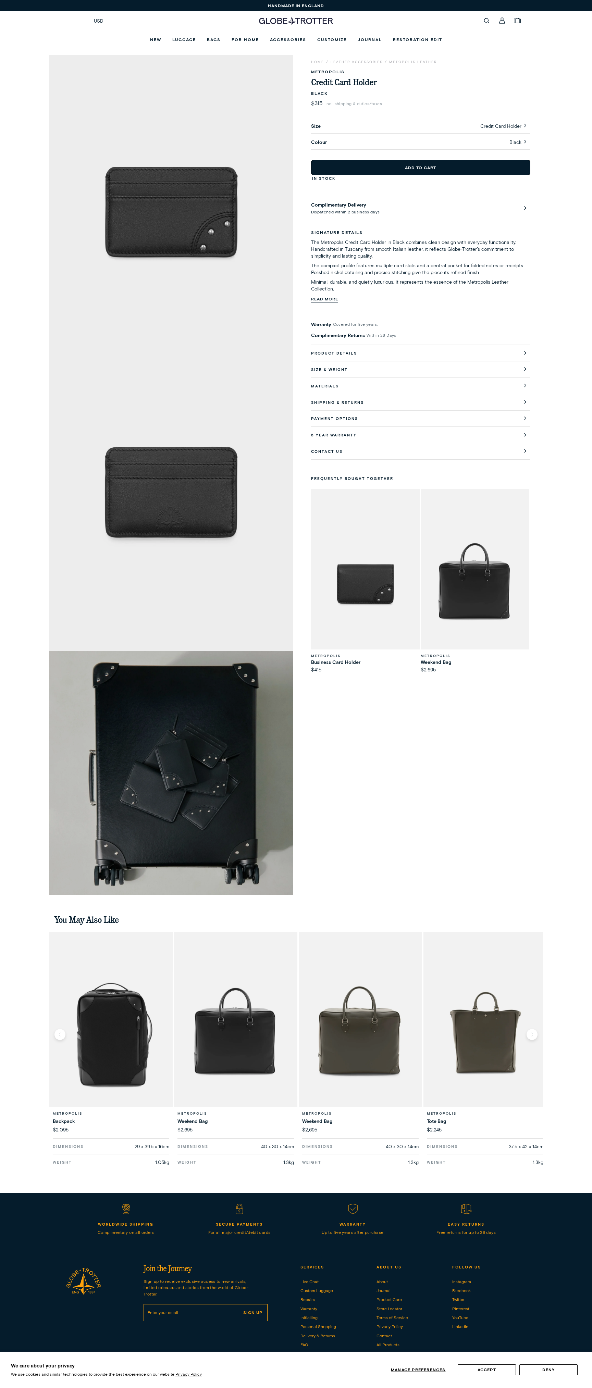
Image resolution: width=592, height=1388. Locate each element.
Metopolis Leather (413, 62)
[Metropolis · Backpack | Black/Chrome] (111, 1034)
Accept (487, 1369)
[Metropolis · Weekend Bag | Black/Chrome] (235, 1034)
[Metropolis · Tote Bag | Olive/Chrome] (485, 1034)
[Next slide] (532, 1034)
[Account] (502, 20)
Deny (548, 1369)
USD (98, 21)
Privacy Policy (188, 1374)
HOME (317, 62)
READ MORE (324, 299)
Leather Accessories (357, 62)
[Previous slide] (59, 1034)
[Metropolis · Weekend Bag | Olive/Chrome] (360, 1034)
